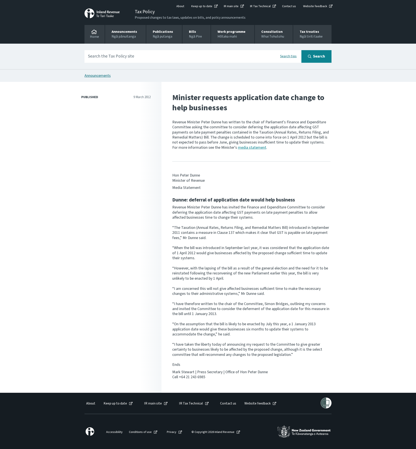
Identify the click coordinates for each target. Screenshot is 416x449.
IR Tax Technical (260, 6)
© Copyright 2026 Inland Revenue (213, 432)
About (180, 6)
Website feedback (315, 6)
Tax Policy (145, 11)
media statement (252, 147)
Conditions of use (140, 432)
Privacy (171, 432)
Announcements (97, 75)
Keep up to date (201, 6)
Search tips (288, 56)
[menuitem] (90, 403)
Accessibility (114, 432)
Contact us (289, 6)
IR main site (231, 6)
